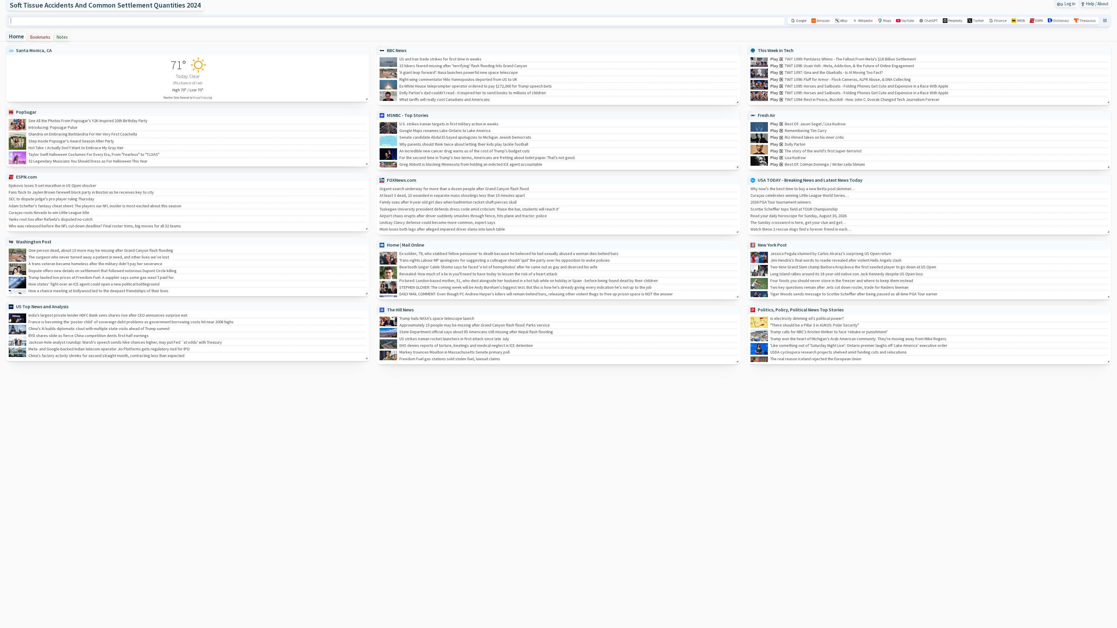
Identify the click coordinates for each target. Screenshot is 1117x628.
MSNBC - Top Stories (407, 115)
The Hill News (400, 310)
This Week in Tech (776, 50)
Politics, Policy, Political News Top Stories (801, 310)
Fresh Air (766, 115)
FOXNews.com (401, 180)
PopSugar (26, 112)
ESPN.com (26, 177)
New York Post (772, 245)
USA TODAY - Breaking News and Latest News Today (810, 180)
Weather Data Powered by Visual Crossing (187, 97)
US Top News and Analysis (42, 306)
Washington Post (33, 242)
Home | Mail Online (405, 245)
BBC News (396, 50)
